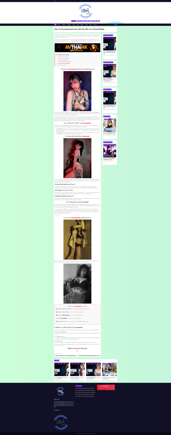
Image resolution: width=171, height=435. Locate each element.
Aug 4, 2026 (106, 82)
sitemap (95, 24)
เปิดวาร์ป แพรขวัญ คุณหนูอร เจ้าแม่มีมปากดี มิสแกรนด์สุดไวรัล (85, 390)
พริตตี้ (78, 24)
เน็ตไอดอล (68, 24)
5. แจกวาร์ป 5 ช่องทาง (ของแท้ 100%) (64, 63)
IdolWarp (111, 160)
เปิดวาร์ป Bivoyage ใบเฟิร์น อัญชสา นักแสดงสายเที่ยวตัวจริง (109, 52)
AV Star (91, 24)
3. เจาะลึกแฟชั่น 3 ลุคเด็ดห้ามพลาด (63, 60)
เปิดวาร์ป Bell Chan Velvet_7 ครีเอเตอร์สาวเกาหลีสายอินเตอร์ (108, 80)
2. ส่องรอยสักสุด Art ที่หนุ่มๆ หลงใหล (63, 58)
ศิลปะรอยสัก (59, 130)
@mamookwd (65, 321)
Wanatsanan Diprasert (67, 308)
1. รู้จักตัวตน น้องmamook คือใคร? (63, 56)
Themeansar (93, 433)
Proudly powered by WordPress (80, 433)
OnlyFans (81, 24)
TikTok (86, 24)
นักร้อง (106, 363)
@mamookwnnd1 (66, 315)
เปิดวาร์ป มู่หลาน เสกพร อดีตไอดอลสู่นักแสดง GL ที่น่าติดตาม (84, 394)
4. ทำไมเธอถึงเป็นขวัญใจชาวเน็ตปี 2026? (64, 61)
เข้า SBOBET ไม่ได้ (57, 410)
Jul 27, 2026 (105, 380)
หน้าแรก (59, 24)
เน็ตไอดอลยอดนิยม (62, 212)
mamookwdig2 (65, 312)
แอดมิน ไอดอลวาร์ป (112, 55)
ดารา (104, 92)
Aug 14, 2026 (73, 380)
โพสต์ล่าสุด (63, 24)
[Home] (55, 25)
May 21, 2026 (106, 160)
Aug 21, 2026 (106, 55)
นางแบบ (73, 24)
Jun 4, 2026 (106, 135)
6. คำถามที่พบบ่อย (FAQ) (62, 65)
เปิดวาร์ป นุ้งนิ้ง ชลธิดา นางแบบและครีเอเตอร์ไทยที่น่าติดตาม (84, 396)
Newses (89, 433)
